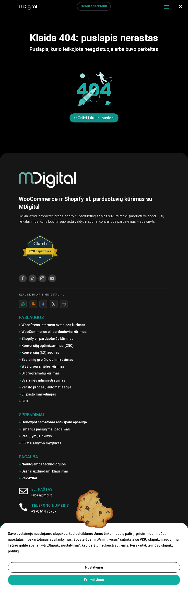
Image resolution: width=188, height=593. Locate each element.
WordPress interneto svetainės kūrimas (52, 325)
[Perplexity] (64, 304)
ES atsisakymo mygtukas (40, 443)
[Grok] (54, 304)
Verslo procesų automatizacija (45, 387)
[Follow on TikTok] (32, 278)
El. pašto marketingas (37, 394)
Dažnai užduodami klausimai (43, 471)
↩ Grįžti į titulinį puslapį (94, 118)
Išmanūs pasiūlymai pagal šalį (44, 429)
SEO (23, 401)
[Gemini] (43, 304)
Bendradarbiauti (94, 6)
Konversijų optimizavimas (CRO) (46, 346)
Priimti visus (94, 580)
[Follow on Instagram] (42, 278)
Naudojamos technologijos (42, 464)
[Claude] (33, 304)
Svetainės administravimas (42, 380)
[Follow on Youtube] (52, 278)
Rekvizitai (28, 478)
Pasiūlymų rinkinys (35, 436)
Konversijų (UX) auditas (39, 352)
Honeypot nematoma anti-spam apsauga (53, 422)
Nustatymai (94, 567)
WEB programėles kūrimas (42, 366)
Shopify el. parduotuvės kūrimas (46, 338)
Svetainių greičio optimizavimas (46, 360)
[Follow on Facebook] (23, 278)
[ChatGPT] (23, 304)
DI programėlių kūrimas (39, 373)
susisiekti (147, 221)
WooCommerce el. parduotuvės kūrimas (53, 332)
